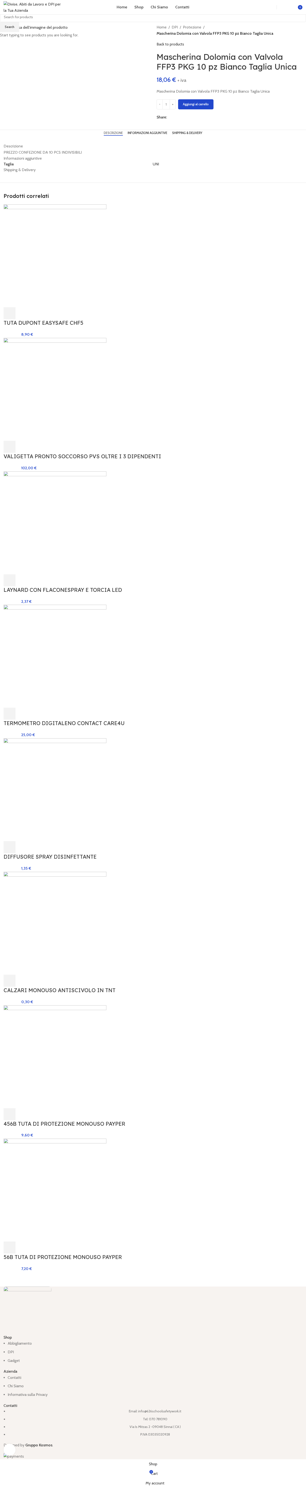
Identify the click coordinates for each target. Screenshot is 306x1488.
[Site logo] (33, 7)
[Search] (268, 7)
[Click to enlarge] (10, 1450)
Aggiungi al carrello (196, 104)
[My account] (286, 7)
